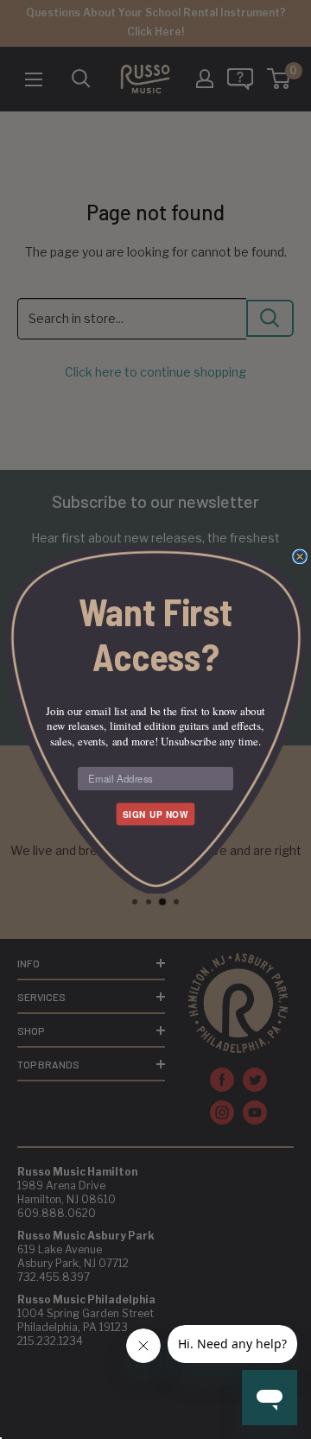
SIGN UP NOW (155, 814)
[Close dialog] (300, 556)
